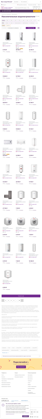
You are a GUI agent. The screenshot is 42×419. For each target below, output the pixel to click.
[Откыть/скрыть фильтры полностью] (38, 21)
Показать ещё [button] (21, 296)
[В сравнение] (4, 51)
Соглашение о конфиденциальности (31, 393)
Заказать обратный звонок (14, 401)
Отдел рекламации (31, 388)
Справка (29, 390)
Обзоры (29, 384)
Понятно (26, 416)
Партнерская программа (6, 382)
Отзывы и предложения (32, 386)
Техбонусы (30, 380)
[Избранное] (33, 8)
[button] (16, 2)
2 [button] (5, 300)
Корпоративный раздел (6, 384)
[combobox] (14, 28)
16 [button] (19, 300)
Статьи (29, 382)
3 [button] (8, 300)
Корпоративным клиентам (6, 386)
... (16, 300)
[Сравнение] (36, 8)
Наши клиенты (4, 380)
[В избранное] (3, 51)
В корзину (8, 51)
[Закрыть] (40, 1)
